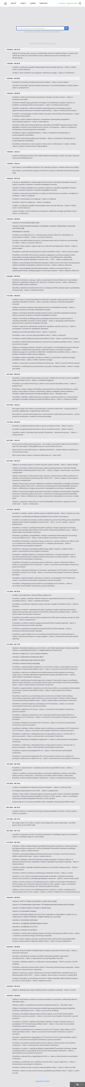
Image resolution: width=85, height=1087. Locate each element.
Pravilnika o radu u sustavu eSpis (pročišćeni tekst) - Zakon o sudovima (39, 335)
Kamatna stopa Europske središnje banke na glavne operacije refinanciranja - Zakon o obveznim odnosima (44, 951)
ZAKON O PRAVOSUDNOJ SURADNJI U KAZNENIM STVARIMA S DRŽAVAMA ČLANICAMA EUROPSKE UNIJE (43, 227)
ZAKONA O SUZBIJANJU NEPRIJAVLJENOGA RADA (30, 923)
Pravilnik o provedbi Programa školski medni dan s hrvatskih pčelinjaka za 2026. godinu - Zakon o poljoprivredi (45, 86)
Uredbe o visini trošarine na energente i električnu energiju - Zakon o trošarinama (43, 73)
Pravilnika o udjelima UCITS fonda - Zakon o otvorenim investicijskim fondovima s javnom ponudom (43, 710)
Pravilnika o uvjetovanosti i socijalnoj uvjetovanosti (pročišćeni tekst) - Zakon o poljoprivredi (42, 769)
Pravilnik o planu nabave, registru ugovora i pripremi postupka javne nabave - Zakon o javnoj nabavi (45, 247)
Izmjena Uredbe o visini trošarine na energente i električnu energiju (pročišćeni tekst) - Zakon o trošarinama (45, 212)
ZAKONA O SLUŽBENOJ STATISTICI (25, 927)
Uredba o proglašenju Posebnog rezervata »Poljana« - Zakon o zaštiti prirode (41, 787)
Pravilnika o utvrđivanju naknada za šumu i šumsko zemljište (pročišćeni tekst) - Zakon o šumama (45, 605)
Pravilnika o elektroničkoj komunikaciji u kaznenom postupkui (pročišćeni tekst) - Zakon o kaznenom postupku (46, 343)
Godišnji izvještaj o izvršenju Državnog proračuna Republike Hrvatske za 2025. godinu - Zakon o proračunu (45, 812)
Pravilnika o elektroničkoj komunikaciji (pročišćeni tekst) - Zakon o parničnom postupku (45, 338)
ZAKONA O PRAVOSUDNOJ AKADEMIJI (26, 663)
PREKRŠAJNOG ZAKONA (21, 231)
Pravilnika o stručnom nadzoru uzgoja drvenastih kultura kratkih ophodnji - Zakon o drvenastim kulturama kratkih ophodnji (44, 624)
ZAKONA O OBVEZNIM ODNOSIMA (25, 920)
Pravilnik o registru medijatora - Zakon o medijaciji (31, 202)
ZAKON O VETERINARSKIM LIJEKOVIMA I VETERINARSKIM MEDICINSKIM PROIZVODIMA (43, 905)
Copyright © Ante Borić (42, 1081)
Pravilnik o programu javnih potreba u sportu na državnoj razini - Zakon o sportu (42, 426)
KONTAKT (44, 3)
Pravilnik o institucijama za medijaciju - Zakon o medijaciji (34, 199)
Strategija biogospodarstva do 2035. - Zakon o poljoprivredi (35, 791)
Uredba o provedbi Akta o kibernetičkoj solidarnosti (31, 595)
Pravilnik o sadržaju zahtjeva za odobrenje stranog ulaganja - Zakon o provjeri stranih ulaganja (44, 963)
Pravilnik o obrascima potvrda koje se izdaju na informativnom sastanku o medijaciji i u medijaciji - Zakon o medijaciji (45, 194)
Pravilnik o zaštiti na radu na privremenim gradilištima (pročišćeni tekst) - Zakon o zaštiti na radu (45, 1072)
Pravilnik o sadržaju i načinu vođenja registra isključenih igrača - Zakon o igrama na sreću (45, 513)
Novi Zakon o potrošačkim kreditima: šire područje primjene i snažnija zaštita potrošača (45, 167)
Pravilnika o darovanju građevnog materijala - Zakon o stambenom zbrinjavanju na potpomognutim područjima (43, 139)
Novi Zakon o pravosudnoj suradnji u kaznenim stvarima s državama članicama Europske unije (45, 171)
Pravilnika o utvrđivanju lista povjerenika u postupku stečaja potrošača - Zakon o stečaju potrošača (45, 367)
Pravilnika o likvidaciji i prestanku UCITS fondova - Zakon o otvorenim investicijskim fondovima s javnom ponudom (44, 724)
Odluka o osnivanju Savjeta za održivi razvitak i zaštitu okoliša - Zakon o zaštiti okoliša (45, 465)
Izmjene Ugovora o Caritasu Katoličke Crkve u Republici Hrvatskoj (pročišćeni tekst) (43, 802)
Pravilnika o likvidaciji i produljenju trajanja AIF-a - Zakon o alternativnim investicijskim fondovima (45, 740)
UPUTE (13, 3)
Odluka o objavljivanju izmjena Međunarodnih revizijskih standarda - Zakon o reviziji (44, 990)
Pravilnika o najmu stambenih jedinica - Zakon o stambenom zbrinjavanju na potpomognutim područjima (41, 134)
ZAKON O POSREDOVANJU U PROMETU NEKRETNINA (31, 908)
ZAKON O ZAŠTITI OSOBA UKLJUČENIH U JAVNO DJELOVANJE (34, 901)
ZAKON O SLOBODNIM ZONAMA (24, 911)
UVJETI (23, 3)
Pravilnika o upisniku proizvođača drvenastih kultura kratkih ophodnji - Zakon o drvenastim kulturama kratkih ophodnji (42, 629)
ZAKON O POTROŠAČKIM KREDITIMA (25, 223)
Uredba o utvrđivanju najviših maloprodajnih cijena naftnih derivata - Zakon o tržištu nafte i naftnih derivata (44, 68)
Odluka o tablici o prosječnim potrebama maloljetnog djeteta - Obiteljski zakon (42, 1005)
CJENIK (33, 3)
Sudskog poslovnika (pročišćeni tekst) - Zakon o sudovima (34, 332)
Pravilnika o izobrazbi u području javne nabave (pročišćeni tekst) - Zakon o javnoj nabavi (45, 251)
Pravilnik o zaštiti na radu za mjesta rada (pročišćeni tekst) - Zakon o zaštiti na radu (43, 1067)
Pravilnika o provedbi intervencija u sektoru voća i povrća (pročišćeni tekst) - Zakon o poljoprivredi (44, 384)
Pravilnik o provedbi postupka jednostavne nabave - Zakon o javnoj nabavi (40, 82)
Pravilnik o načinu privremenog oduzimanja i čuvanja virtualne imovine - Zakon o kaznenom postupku (42, 98)
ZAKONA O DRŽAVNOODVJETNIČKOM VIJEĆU (28, 660)
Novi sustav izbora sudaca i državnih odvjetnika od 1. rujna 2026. (36, 455)
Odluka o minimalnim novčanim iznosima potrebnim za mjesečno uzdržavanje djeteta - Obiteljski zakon (45, 1000)
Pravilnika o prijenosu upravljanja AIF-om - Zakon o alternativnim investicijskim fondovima (42, 751)
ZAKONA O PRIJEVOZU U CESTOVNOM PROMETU (30, 654)
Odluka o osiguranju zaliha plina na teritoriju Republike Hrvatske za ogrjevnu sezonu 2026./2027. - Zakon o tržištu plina (44, 502)
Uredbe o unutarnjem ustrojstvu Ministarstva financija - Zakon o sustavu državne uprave (46, 363)
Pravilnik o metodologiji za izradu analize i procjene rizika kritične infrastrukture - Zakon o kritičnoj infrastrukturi (45, 115)
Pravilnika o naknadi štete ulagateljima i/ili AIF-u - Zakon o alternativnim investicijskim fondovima (45, 1057)
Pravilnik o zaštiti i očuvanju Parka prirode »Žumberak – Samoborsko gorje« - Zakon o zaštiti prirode (44, 433)
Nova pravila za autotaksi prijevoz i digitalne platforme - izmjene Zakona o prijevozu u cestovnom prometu (45, 451)
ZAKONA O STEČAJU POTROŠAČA (24, 930)
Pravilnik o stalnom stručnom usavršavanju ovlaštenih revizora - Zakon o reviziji (42, 873)
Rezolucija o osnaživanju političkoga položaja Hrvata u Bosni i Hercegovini (40, 516)
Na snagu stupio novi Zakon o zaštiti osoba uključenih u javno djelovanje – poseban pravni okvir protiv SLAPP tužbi (44, 824)
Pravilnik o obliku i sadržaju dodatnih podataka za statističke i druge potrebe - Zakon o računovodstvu (45, 868)
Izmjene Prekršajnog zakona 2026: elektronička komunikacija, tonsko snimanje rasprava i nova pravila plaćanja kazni (46, 157)
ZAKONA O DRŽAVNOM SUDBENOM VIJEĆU (28, 657)
